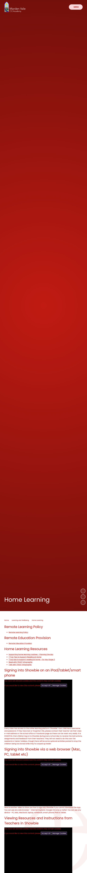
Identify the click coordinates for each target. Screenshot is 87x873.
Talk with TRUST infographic (20, 664)
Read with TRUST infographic (20, 662)
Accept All (46, 685)
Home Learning (37, 620)
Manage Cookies (59, 685)
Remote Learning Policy (18, 632)
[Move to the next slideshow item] (83, 591)
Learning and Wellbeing (20, 620)
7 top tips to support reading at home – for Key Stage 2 (32, 659)
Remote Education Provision (20, 643)
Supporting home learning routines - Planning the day (31, 654)
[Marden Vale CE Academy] (15, 7)
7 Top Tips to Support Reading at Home (25, 657)
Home (6, 620)
